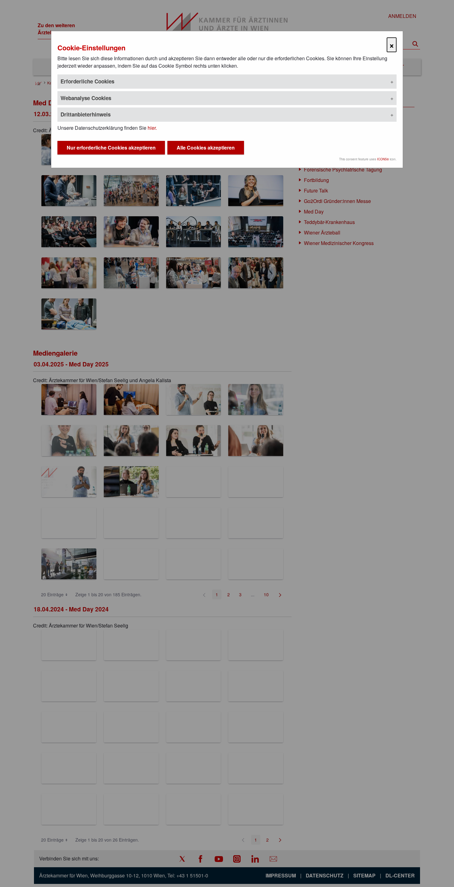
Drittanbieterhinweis (86, 114)
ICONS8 (383, 159)
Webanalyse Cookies (86, 98)
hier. (152, 127)
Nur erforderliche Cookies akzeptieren (111, 147)
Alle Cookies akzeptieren (206, 147)
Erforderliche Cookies (87, 81)
